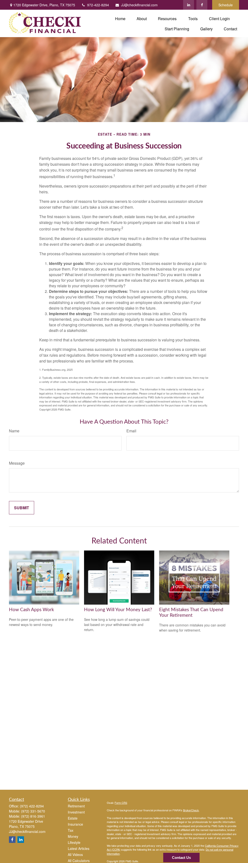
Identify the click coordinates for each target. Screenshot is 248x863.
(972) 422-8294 (32, 806)
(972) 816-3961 (33, 816)
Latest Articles (78, 848)
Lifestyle (74, 842)
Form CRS (121, 803)
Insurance (75, 824)
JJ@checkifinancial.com (139, 4)
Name (14, 431)
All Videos (75, 854)
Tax (70, 830)
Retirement (76, 806)
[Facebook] (201, 5)
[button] (120, 18)
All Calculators (79, 860)
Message (17, 463)
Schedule (225, 4)
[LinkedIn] (188, 5)
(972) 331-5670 (33, 811)
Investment (76, 812)
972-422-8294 (98, 4)
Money (73, 836)
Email (131, 431)
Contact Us (181, 857)
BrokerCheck (191, 810)
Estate (73, 818)
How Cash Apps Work (31, 610)
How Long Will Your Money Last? (118, 610)
